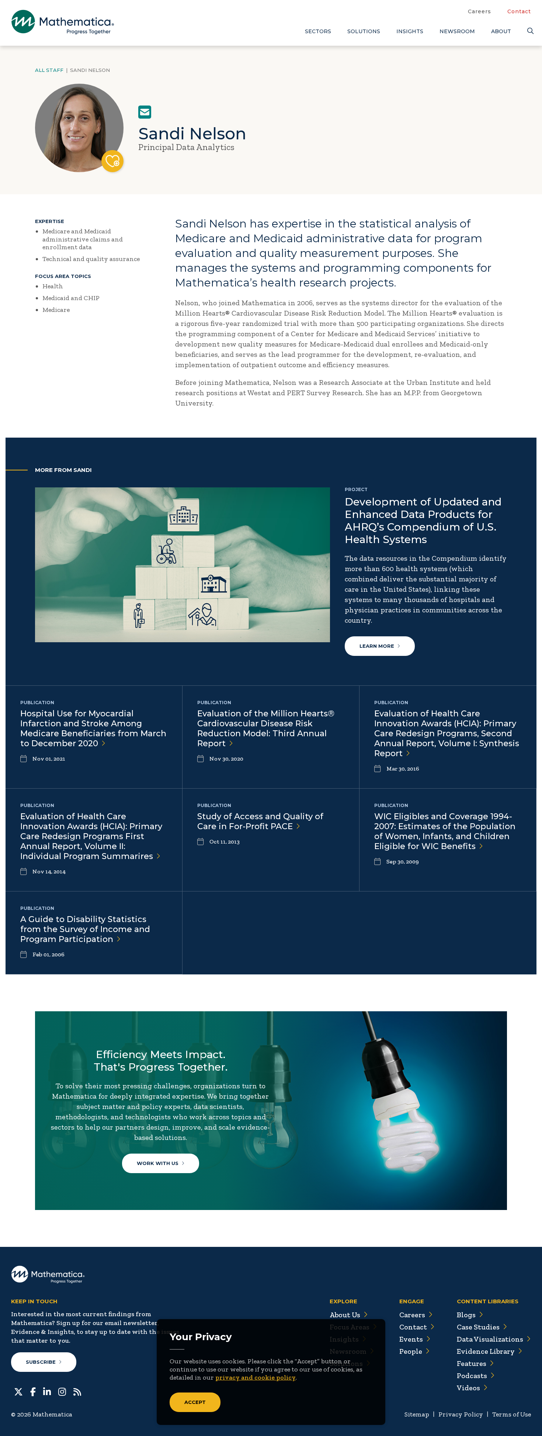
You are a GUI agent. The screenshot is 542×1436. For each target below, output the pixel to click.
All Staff (49, 70)
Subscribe (41, 1362)
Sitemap (416, 1414)
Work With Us (157, 1163)
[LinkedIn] (47, 1391)
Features (471, 1363)
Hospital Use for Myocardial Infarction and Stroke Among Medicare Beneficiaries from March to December (93, 728)
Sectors (318, 31)
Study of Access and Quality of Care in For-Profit (260, 821)
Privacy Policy (460, 1414)
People (410, 1351)
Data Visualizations (490, 1339)
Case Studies (478, 1326)
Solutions (363, 31)
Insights (409, 31)
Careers (479, 11)
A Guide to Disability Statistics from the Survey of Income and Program (85, 929)
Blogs (466, 1314)
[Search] (529, 31)
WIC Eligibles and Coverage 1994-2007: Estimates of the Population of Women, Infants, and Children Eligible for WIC (444, 831)
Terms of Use (511, 1414)
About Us (345, 1314)
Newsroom (457, 31)
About (501, 31)
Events (411, 1339)
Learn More (376, 646)
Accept (195, 1402)
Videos (468, 1387)
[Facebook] (33, 1391)
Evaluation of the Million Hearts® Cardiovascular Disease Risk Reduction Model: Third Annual (265, 728)
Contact (519, 11)
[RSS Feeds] (77, 1391)
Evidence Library (486, 1351)
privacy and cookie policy (255, 1377)
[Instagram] (62, 1391)
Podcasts (472, 1375)
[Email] (144, 112)
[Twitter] (18, 1391)
